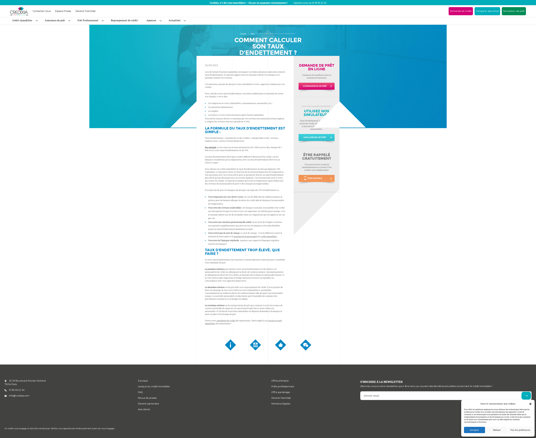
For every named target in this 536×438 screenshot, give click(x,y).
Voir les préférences (520, 429)
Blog (253, 33)
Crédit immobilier (22, 20)
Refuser (497, 429)
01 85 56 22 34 (16, 390)
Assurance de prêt (55, 20)
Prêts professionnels (282, 386)
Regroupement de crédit (124, 20)
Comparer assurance (487, 11)
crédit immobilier (268, 236)
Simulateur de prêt (514, 11)
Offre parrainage (280, 392)
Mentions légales (280, 403)
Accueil (243, 33)
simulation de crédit (225, 320)
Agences (151, 20)
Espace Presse (63, 11)
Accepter (474, 429)
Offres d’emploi (280, 380)
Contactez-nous (42, 11)
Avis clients (144, 409)
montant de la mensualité (245, 236)
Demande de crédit (461, 11)
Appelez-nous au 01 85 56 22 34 (309, 2)
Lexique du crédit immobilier (154, 386)
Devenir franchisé (281, 398)
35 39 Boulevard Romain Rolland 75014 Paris (25, 382)
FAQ (140, 392)
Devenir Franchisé (85, 11)
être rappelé (315, 178)
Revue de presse (147, 398)
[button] (530, 403)
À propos (143, 380)
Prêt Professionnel (87, 20)
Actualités (174, 20)
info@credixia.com (19, 395)
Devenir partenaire (148, 403)
